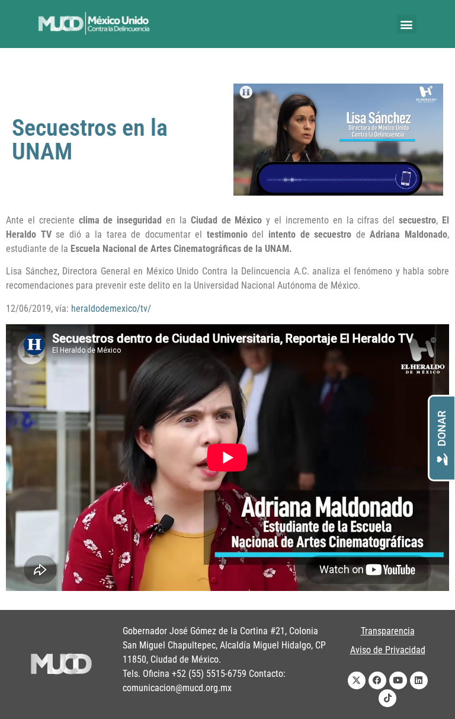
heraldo (85, 308)
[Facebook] (377, 680)
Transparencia (388, 631)
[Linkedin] (419, 680)
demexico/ (120, 308)
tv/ (145, 308)
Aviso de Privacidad (387, 650)
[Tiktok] (387, 698)
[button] (406, 24)
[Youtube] (398, 680)
